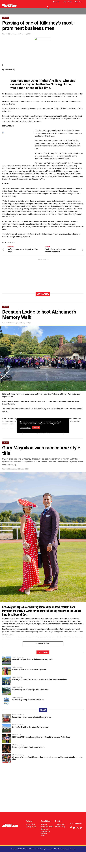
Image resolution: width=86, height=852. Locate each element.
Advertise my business (45, 832)
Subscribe (56, 2)
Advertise (78, 2)
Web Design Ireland (60, 849)
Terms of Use (30, 824)
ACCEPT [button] (36, 428)
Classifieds (68, 2)
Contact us (44, 829)
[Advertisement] (45, 9)
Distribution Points (47, 826)
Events (43, 835)
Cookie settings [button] (25, 428)
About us (44, 824)
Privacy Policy (31, 826)
